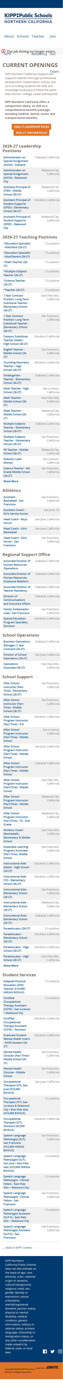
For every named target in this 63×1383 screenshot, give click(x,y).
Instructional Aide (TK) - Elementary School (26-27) (15, 880)
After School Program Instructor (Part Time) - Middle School (16, 735)
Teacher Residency (39, 39)
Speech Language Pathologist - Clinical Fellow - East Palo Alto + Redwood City (16, 1182)
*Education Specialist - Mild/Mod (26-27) (17, 245)
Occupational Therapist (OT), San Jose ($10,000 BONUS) (16, 1087)
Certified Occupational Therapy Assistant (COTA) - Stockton (15, 1024)
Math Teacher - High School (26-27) (16, 390)
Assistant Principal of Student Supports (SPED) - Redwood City (17, 222)
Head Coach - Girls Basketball (15, 530)
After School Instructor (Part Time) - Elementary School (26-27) (15, 688)
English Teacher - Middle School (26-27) (15, 353)
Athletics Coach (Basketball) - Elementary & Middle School (17, 835)
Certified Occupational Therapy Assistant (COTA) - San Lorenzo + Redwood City (17, 1005)
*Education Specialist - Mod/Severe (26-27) (17, 254)
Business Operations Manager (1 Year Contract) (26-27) (17, 645)
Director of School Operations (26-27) (15, 656)
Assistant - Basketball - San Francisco (14, 500)
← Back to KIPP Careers (17, 1247)
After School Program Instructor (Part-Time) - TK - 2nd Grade (17, 818)
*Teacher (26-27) (14, 290)
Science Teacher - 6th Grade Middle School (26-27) (17, 472)
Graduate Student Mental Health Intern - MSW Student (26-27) (17, 1040)
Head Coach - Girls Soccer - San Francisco (15, 541)
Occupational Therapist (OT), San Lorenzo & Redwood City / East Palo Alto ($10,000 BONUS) (16, 1106)
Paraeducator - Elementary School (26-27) (15, 937)
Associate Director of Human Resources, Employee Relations (17, 577)
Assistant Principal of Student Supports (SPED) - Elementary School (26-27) (17, 205)
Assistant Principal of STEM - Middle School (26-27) (17, 190)
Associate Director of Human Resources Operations (17, 564)
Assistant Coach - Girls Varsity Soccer (16, 511)
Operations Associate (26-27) (14, 665)
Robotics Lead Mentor (12, 460)
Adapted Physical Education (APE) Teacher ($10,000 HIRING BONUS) (14, 986)
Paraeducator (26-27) (17, 928)
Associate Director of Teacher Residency (17, 588)
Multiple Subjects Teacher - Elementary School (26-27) (17, 427)
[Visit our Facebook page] (45, 1351)
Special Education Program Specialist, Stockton (16, 622)
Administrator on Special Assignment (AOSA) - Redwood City (16, 175)
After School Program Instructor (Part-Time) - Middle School (16, 785)
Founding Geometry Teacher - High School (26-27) (16, 366)
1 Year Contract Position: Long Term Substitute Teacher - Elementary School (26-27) (16, 303)
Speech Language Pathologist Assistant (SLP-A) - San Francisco (17, 1232)
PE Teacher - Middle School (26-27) (16, 451)
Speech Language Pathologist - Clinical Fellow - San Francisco (16, 1198)
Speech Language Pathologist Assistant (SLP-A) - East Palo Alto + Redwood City (17, 1215)
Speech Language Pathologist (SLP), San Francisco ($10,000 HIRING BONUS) (15, 1143)
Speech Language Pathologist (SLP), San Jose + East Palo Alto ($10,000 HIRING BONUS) (17, 1163)
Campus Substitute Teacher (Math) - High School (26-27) (16, 340)
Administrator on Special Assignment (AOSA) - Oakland (16, 161)
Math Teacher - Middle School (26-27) (15, 401)
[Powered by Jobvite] (47, 1370)
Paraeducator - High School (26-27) (16, 949)
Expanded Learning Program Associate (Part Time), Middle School (16, 852)
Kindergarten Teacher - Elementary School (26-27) (17, 379)
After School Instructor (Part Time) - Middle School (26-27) (13, 705)
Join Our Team (54, 39)
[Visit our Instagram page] (60, 1351)
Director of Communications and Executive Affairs (17, 600)
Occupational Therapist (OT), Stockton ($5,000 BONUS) (14, 1124)
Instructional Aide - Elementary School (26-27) (16, 893)
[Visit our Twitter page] (52, 1351)
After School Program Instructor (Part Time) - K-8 (16, 720)
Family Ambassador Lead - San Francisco (16, 611)
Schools (23, 36)
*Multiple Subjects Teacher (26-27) (15, 273)
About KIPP (9, 39)
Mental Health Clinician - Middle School (14, 1072)
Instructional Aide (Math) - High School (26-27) (16, 867)
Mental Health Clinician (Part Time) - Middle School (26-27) (17, 1057)
